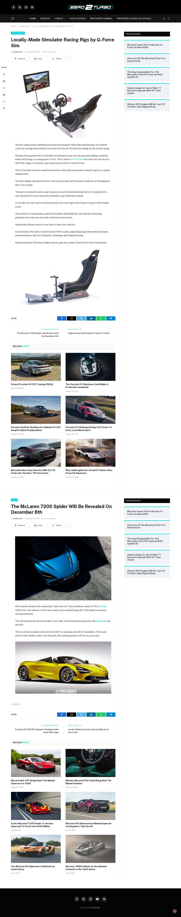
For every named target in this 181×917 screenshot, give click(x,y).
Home (33, 18)
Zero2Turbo (17, 52)
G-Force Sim (76, 159)
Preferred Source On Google (134, 18)
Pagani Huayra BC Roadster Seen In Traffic (89, 333)
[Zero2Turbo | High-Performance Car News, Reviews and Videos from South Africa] (90, 7)
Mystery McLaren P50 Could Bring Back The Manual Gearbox (88, 782)
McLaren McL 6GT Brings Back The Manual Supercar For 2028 (33, 782)
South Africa (78, 18)
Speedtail (101, 621)
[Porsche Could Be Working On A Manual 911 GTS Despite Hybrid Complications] (36, 410)
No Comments (50, 52)
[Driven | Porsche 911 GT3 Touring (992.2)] (36, 367)
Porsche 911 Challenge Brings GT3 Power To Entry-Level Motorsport (89, 428)
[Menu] (12, 19)
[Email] (4, 81)
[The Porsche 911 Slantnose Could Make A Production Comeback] (90, 367)
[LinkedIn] (4, 94)
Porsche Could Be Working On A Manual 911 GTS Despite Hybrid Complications (36, 428)
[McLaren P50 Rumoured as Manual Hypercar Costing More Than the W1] (90, 806)
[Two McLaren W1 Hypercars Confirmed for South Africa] (36, 849)
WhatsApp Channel (101, 18)
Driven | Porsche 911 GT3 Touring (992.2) (32, 384)
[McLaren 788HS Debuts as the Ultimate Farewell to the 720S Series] (90, 849)
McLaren (102, 606)
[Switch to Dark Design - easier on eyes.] (168, 18)
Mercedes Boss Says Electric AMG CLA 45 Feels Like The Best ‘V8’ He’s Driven (33, 471)
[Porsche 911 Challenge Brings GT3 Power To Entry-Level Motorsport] (90, 410)
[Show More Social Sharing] (68, 58)
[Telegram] (4, 108)
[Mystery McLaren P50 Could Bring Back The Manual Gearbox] (90, 763)
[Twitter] (4, 88)
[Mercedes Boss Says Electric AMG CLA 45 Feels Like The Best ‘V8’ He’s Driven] (36, 453)
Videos (59, 18)
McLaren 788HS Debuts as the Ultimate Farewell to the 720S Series (86, 868)
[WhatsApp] (4, 101)
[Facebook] (4, 74)
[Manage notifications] (175, 911)
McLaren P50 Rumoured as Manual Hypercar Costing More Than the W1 (88, 825)
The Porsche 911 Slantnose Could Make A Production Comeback (87, 386)
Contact (45, 18)
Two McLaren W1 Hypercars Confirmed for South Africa (33, 868)
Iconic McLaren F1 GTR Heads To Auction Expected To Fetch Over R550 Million (32, 825)
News (14, 500)
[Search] (164, 19)
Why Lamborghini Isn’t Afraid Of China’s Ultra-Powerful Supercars (89, 471)
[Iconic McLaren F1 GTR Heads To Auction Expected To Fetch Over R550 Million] (36, 806)
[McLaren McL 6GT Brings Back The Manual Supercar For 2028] (36, 763)
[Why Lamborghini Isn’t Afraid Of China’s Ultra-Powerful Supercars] (90, 453)
